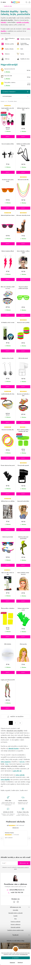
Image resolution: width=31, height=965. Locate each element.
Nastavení (12, 962)
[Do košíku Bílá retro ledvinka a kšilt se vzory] (8, 315)
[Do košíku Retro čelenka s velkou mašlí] (23, 279)
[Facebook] (14, 902)
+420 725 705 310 (17, 892)
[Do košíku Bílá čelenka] (8, 672)
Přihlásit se (24, 863)
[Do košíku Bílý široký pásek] (23, 386)
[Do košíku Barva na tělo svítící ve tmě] (8, 601)
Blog (15, 918)
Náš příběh (15, 910)
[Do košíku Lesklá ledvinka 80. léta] (8, 422)
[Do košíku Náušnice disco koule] (8, 386)
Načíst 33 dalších (16, 716)
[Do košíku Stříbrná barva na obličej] (8, 529)
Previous (2, 838)
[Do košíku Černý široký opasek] (23, 493)
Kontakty (15, 916)
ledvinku (22, 762)
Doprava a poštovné (15, 921)
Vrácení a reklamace (15, 924)
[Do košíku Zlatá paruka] (23, 672)
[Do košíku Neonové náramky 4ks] (8, 458)
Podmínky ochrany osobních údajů (15, 930)
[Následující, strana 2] (15, 723)
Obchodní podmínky (15, 927)
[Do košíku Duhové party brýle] (8, 565)
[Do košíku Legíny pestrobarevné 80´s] (8, 708)
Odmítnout (20, 962)
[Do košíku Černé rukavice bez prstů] (8, 493)
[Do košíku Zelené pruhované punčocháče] (23, 565)
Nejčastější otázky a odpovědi (16, 913)
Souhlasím (16, 958)
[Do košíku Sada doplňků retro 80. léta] (8, 136)
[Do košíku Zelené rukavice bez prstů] (23, 636)
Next (29, 838)
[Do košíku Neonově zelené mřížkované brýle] (23, 315)
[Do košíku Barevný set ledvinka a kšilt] (23, 422)
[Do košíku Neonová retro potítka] (23, 351)
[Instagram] (18, 902)
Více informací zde (24, 954)
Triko (6, 764)
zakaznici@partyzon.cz (16, 890)
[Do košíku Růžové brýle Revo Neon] (8, 243)
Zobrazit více (15, 827)
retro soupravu (6, 762)
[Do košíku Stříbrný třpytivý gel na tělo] (23, 136)
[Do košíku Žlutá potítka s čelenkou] (8, 636)
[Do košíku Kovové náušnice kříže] (8, 172)
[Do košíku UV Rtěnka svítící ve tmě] (8, 350)
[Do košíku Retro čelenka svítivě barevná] (23, 601)
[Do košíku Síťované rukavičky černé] (23, 243)
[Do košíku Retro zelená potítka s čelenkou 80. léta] (23, 458)
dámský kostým (14, 749)
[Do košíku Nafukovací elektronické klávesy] (23, 172)
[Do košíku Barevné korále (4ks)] (23, 529)
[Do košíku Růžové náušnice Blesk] (8, 279)
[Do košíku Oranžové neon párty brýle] (8, 208)
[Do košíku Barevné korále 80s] (23, 208)
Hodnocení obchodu (15, 821)
